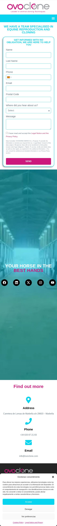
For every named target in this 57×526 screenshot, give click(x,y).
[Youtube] (52, 282)
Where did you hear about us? (22, 105)
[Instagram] (40, 282)
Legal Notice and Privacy (34, 522)
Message (11, 116)
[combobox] (9, 77)
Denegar (28, 509)
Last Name (11, 61)
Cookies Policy (18, 522)
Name (9, 50)
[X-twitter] (28, 282)
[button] (53, 477)
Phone (9, 72)
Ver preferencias (28, 516)
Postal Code (12, 94)
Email (9, 83)
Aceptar (28, 502)
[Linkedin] (16, 282)
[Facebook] (4, 282)
